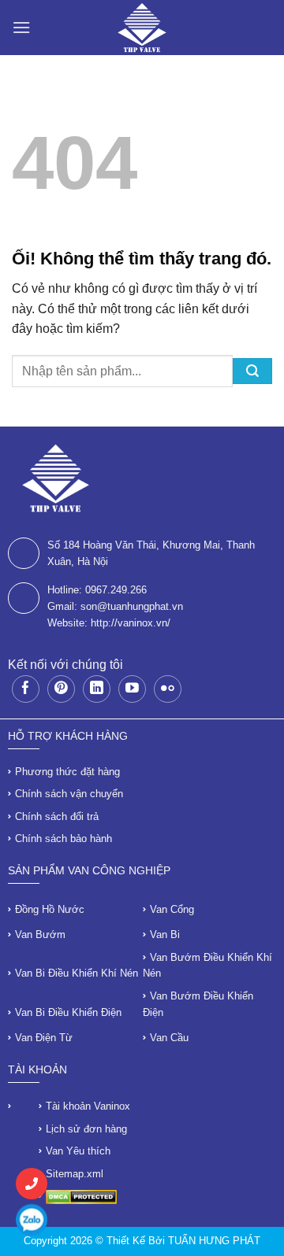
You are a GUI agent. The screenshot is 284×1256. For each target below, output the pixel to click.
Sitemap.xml (74, 1174)
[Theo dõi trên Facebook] (25, 689)
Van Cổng (172, 909)
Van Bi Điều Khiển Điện (68, 1012)
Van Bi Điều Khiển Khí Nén (76, 973)
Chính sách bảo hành (63, 838)
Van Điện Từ (44, 1038)
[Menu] (21, 27)
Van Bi (165, 934)
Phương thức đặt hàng (67, 772)
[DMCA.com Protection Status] (81, 1196)
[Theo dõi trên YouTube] (132, 689)
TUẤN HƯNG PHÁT (214, 1241)
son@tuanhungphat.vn (131, 606)
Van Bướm (40, 934)
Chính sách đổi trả (57, 816)
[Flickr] (167, 689)
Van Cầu (169, 1038)
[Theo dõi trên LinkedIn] (96, 689)
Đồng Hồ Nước (49, 909)
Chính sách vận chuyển (69, 794)
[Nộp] (252, 371)
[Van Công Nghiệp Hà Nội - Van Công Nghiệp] (142, 27)
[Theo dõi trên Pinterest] (61, 689)
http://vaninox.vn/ (130, 623)
